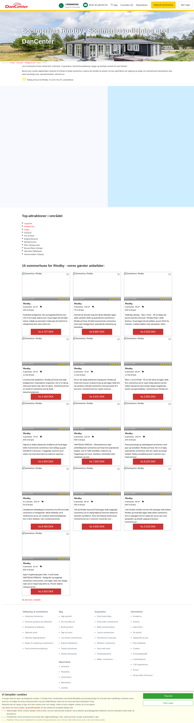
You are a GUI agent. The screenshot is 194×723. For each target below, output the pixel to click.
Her (71, 708)
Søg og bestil (66, 616)
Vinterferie (65, 667)
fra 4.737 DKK (46, 331)
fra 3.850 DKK (148, 396)
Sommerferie (66, 677)
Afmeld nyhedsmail (69, 654)
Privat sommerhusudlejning (36, 649)
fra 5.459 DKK (46, 396)
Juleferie (64, 688)
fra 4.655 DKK (97, 526)
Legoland (28, 223)
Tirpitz (26, 230)
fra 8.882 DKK (97, 331)
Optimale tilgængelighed (35, 638)
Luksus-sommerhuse (105, 632)
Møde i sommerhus (105, 659)
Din (68, 622)
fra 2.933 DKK (46, 591)
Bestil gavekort (67, 627)
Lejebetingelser (139, 659)
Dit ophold (137, 632)
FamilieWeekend (104, 654)
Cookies (136, 649)
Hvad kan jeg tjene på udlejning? (38, 622)
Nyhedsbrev (142, 5)
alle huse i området (32, 600)
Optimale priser (31, 632)
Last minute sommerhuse (71, 638)
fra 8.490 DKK (46, 526)
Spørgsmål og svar (140, 638)
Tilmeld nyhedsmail (69, 649)
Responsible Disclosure (143, 675)
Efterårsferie (66, 683)
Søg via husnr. (67, 632)
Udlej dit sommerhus (163, 5)
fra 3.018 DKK (148, 526)
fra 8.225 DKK (148, 461)
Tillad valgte (168, 703)
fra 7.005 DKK (97, 461)
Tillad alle (168, 696)
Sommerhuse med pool (106, 638)
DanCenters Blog (104, 616)
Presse (136, 670)
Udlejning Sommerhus (34, 616)
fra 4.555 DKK (46, 461)
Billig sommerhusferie (106, 627)
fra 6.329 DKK (148, 331)
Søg (115, 5)
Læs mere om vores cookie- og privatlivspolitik (21, 708)
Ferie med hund (103, 649)
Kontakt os (137, 616)
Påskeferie (65, 672)
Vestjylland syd (30, 63)
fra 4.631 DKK (97, 396)
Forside (12, 63)
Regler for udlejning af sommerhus (39, 643)
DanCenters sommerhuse (107, 622)
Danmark (20, 63)
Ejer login (185, 5)
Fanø (38, 63)
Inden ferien (138, 627)
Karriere (136, 622)
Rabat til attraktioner (69, 643)
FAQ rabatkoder (139, 643)
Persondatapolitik (140, 654)
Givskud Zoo (29, 227)
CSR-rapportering (140, 665)
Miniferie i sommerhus (106, 643)
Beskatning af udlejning (34, 627)
